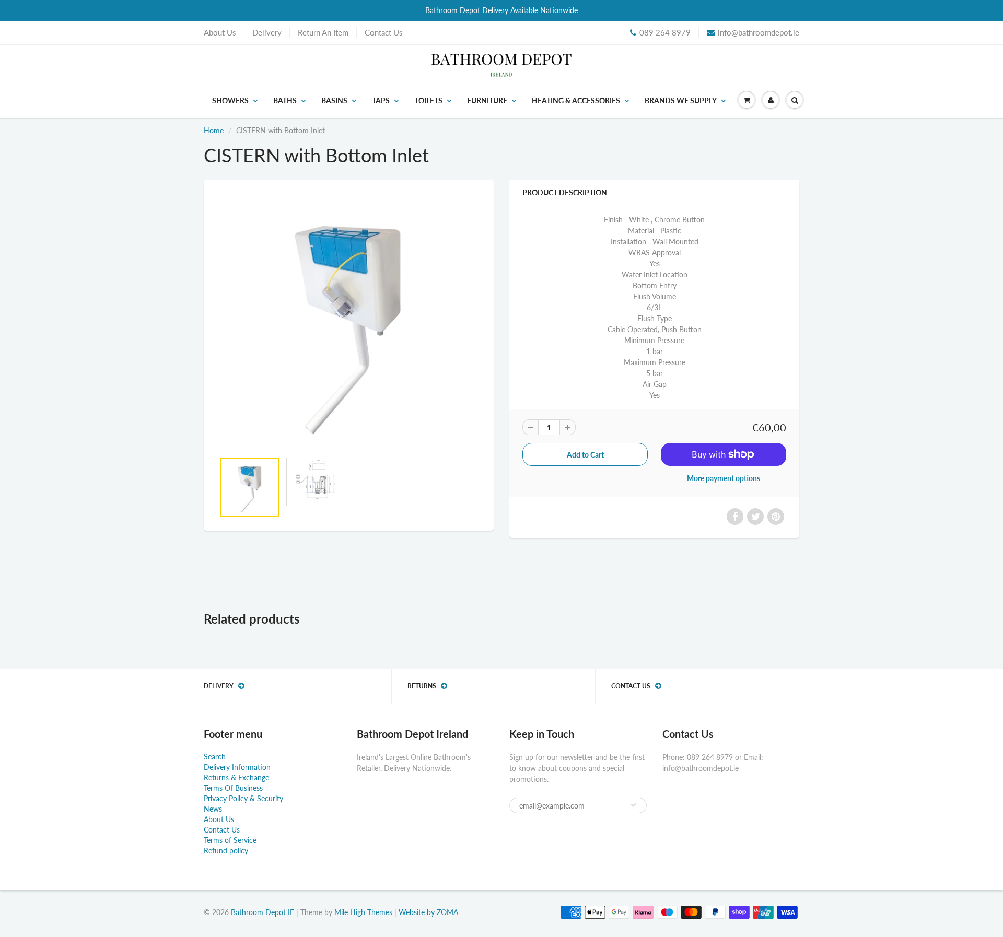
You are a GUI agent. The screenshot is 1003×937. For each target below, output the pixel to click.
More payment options (723, 478)
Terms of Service (230, 840)
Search (215, 756)
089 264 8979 (665, 32)
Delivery (267, 32)
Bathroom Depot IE (262, 912)
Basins (334, 100)
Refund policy (226, 850)
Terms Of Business (233, 787)
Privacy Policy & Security (243, 798)
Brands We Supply (681, 100)
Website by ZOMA (428, 912)
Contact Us (384, 32)
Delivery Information (237, 767)
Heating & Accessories (576, 100)
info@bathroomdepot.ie (758, 32)
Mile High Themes (363, 912)
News (213, 808)
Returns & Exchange (236, 777)
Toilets (428, 100)
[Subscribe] (633, 805)
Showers (230, 100)
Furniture (487, 100)
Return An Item (323, 32)
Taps (381, 100)
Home (214, 130)
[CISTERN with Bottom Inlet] (349, 320)
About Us (220, 32)
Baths (285, 100)
